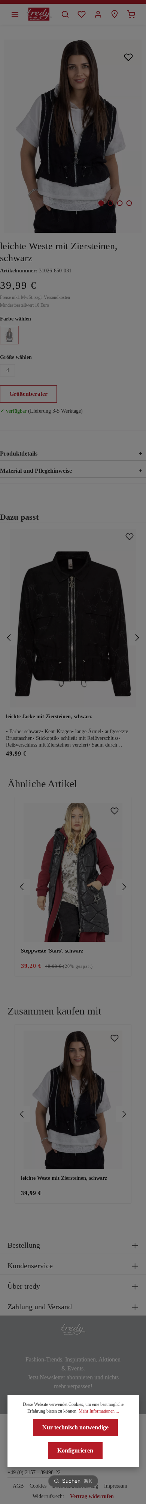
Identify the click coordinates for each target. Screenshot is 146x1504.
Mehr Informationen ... (99, 1411)
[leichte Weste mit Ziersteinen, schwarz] (73, 136)
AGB (18, 1486)
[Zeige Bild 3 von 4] (119, 203)
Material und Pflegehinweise (71, 471)
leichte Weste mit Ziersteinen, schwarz (64, 1178)
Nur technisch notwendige (75, 1427)
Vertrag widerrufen (92, 1496)
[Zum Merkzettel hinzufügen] (128, 57)
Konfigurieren (75, 1450)
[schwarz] (9, 335)
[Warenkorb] (131, 14)
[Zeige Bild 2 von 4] (110, 203)
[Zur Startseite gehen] (39, 14)
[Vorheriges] (9, 637)
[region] (73, 886)
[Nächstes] (137, 637)
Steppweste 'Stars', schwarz (52, 951)
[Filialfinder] (114, 14)
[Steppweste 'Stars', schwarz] (73, 872)
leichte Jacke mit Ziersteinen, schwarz (49, 716)
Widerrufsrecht (48, 1496)
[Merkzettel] (81, 14)
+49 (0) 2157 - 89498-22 (34, 1472)
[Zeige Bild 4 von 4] (129, 203)
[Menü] (14, 14)
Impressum (115, 1486)
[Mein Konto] (98, 14)
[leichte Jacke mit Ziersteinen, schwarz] (73, 618)
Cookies (38, 1486)
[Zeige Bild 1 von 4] (101, 203)
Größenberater (28, 394)
